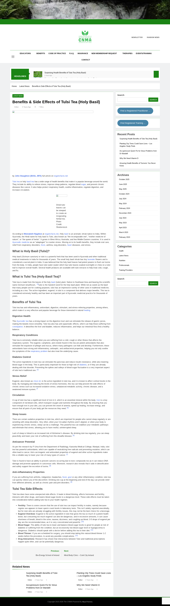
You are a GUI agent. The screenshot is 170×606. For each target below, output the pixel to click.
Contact (86, 60)
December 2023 (125, 213)
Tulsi (14, 181)
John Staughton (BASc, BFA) (28, 176)
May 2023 (123, 223)
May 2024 (123, 203)
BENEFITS (40, 53)
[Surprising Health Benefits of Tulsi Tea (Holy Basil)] (38, 75)
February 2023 (124, 237)
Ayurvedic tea (22, 321)
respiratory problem (39, 351)
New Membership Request (104, 53)
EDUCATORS (25, 53)
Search (120, 95)
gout (70, 477)
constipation (17, 327)
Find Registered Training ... (132, 123)
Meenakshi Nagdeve (33, 234)
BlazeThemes (87, 602)
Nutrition (122, 260)
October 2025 (124, 179)
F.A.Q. (71, 53)
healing (87, 310)
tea (18, 181)
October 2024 (124, 194)
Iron (98, 400)
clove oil (37, 381)
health (121, 251)
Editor (16, 107)
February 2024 (124, 208)
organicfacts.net (61, 176)
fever (43, 245)
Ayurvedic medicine (20, 242)
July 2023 (122, 218)
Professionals (124, 265)
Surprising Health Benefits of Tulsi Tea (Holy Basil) (65, 73)
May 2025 (123, 189)
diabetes (83, 365)
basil (66, 234)
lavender (91, 259)
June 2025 (123, 184)
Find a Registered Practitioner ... (135, 111)
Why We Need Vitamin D (88, 585)
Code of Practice (57, 53)
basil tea (30, 181)
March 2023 (123, 232)
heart (69, 245)
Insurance (83, 53)
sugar (83, 184)
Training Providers (126, 270)
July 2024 (122, 199)
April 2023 (123, 227)
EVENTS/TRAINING (144, 53)
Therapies (127, 53)
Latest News (18, 96)
